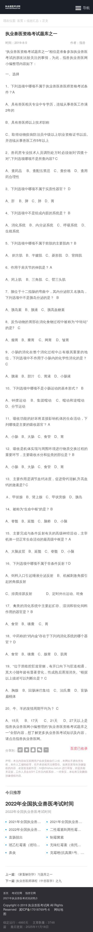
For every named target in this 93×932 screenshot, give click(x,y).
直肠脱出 (16, 837)
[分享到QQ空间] (26, 749)
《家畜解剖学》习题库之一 (34, 874)
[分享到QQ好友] (33, 749)
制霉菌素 (57, 837)
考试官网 (17, 893)
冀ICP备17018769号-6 (34, 909)
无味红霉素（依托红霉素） (67, 844)
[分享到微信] (39, 749)
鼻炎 (12, 852)
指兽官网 (30, 893)
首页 (20, 20)
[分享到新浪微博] (20, 749)
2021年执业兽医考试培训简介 (20, 898)
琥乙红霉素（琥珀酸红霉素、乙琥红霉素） (26, 844)
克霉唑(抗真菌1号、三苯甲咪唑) (67, 852)
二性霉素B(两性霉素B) (67, 829)
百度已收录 (79, 748)
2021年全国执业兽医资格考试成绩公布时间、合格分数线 (26, 821)
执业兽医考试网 (38, 905)
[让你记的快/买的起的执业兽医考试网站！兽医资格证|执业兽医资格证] (10, 7)
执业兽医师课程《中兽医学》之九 (39, 880)
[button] (82, 7)
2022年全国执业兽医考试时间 (39, 803)
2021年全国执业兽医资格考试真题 (67, 821)
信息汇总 (33, 20)
